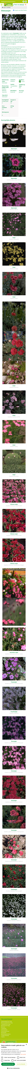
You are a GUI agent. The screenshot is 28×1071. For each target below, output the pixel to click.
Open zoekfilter (7, 7)
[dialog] (14, 1057)
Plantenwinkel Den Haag (6, 1021)
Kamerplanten (4, 1030)
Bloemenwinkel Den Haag (6, 1022)
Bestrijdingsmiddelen (6, 1034)
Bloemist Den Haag (5, 1025)
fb (23, 2)
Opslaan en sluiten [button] (8, 1064)
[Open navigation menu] (1, 4)
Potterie (3, 1037)
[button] (14, 1068)
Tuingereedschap (5, 1035)
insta (26, 2)
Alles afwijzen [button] (21, 1064)
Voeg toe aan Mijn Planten (20, 10)
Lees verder (23, 1054)
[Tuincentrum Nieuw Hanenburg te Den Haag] (8, 4)
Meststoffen (3, 1032)
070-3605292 (20, 4)
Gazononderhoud (5, 1031)
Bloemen (3, 1027)
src (25, 5)
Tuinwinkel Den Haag (5, 1024)
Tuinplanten (3, 1028)
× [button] (26, 1044)
